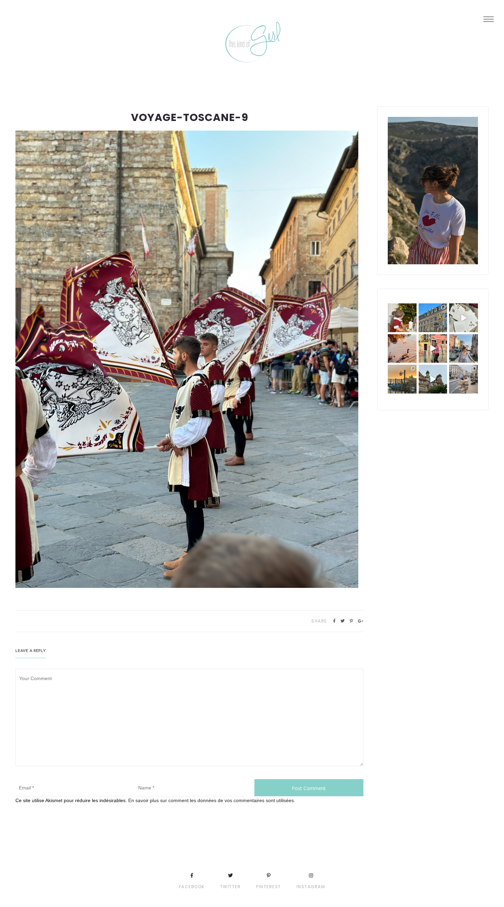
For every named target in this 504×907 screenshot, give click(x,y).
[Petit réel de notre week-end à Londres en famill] (433, 379)
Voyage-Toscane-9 (189, 117)
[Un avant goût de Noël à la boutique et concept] (463, 317)
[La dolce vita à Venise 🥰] (463, 348)
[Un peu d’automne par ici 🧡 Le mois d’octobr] (402, 348)
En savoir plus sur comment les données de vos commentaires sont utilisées (211, 800)
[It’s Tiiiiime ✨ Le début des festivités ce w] (402, 317)
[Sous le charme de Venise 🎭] (433, 348)
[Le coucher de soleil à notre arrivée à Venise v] (402, 379)
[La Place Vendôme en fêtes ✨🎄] (433, 317)
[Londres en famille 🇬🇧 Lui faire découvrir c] (463, 379)
